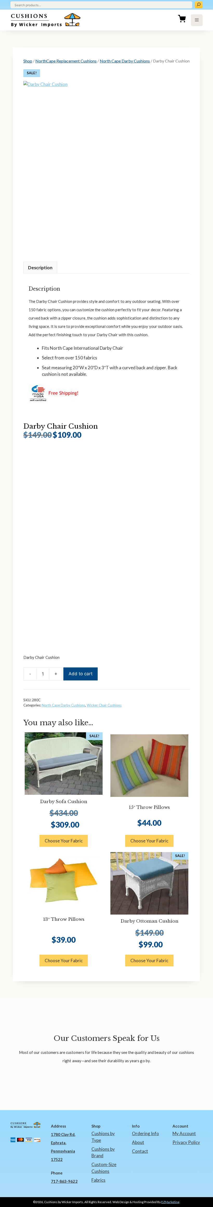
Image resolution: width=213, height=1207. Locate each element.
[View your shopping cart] (182, 20)
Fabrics (98, 1180)
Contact (140, 1151)
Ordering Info (145, 1133)
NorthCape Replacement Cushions (66, 60)
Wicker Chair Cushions (104, 705)
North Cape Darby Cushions (125, 60)
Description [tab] (40, 267)
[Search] (199, 4)
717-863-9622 (64, 1181)
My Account (184, 1133)
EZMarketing (170, 1202)
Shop (27, 60)
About (138, 1142)
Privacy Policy (186, 1142)
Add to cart (80, 673)
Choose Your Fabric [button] (64, 840)
